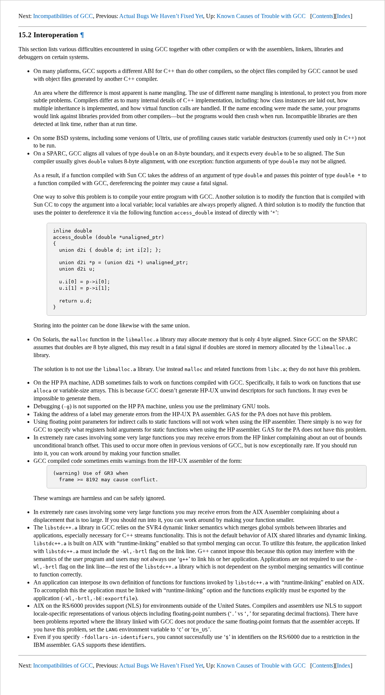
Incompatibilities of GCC (63, 16)
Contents (322, 16)
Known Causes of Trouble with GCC (261, 16)
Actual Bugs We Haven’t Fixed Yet (161, 16)
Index (343, 16)
